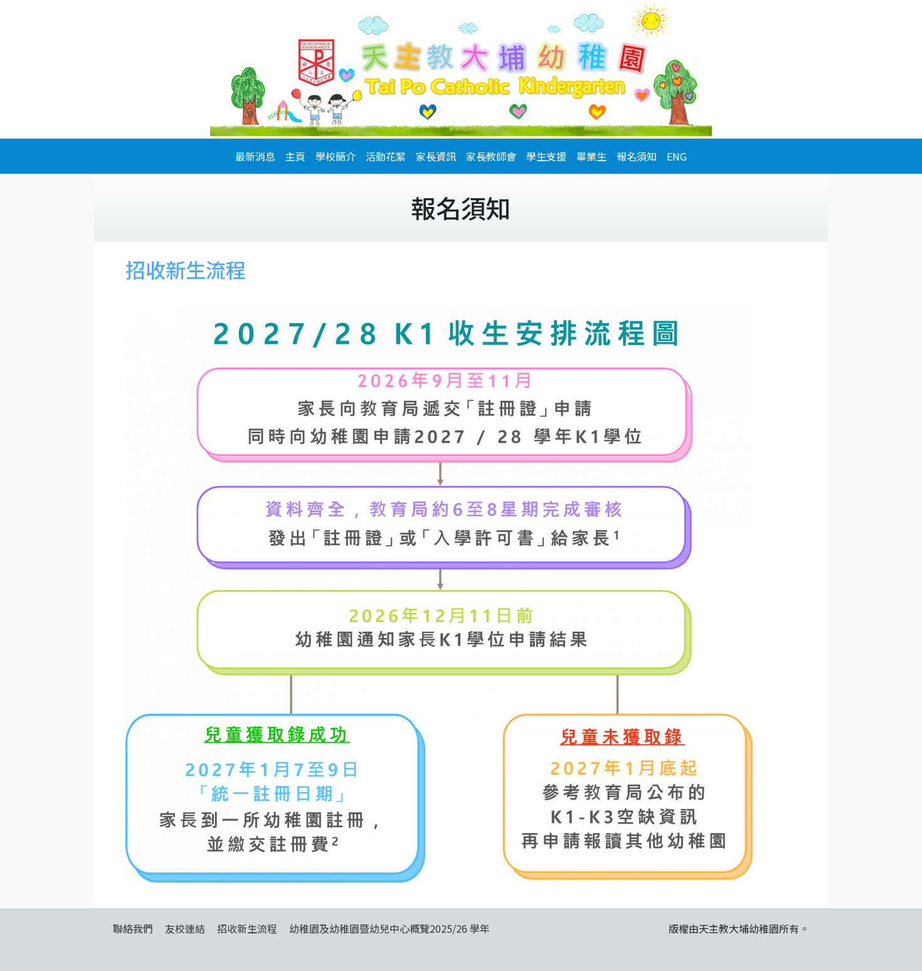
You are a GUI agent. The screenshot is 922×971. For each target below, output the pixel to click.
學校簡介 (335, 156)
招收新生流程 (247, 928)
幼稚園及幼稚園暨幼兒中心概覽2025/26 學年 (389, 928)
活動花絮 (386, 156)
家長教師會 (491, 156)
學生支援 (546, 156)
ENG (677, 156)
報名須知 (637, 156)
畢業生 (591, 156)
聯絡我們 (133, 928)
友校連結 (185, 928)
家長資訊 (436, 156)
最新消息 (255, 156)
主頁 (295, 156)
